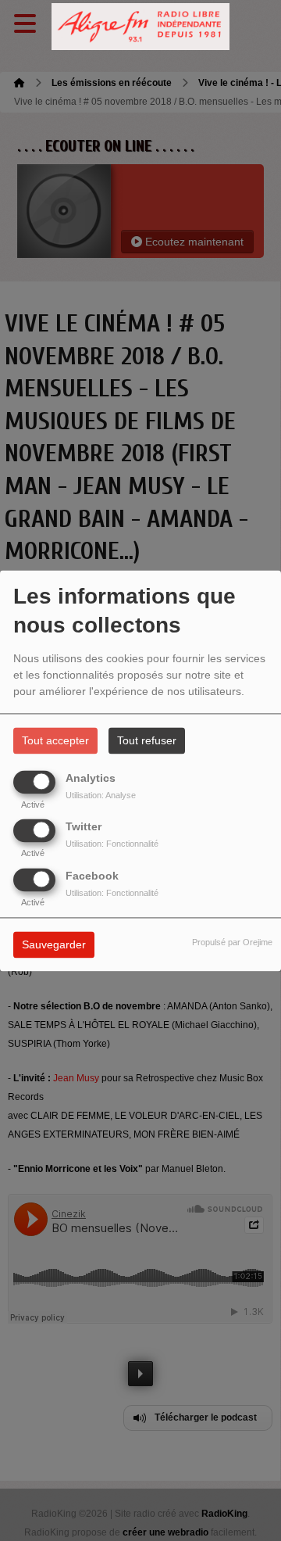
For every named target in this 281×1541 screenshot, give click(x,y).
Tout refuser (146, 740)
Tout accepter (55, 740)
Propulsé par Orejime (232, 942)
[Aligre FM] (140, 27)
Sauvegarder (54, 944)
